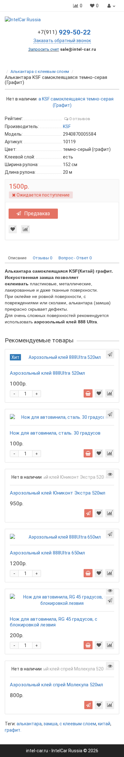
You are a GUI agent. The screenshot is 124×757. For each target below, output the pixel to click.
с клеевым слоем (77, 723)
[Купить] (88, 393)
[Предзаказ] (88, 513)
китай (104, 723)
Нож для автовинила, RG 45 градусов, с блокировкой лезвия (53, 622)
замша (51, 723)
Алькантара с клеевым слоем (39, 71)
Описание (17, 258)
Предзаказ (37, 213)
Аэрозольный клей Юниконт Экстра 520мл (57, 493)
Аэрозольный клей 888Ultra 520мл (47, 373)
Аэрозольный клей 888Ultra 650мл (47, 553)
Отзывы (42, 258)
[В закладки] (13, 229)
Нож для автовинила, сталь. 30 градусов (55, 433)
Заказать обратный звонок (62, 40)
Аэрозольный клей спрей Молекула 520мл (56, 685)
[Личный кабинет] (110, 5)
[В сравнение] (25, 229)
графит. (13, 730)
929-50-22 (64, 32)
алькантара (29, 723)
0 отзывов (79, 118)
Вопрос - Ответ (75, 258)
